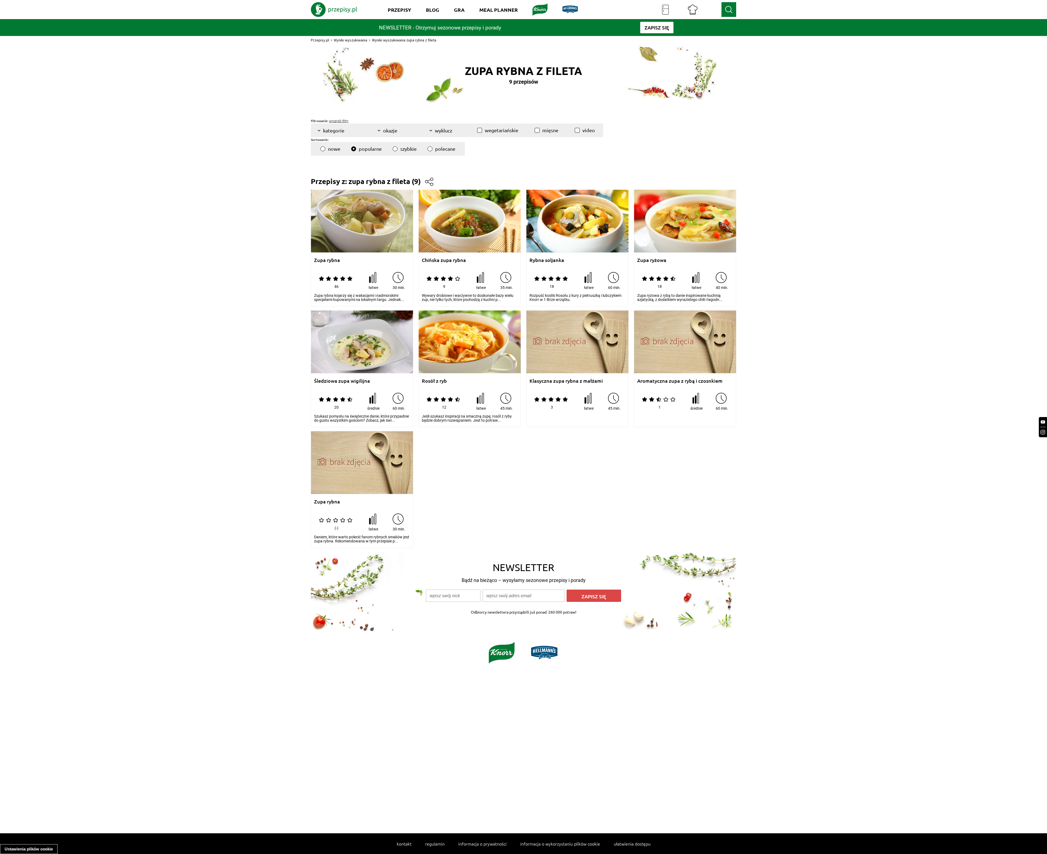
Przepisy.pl (320, 40)
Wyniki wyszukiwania (350, 40)
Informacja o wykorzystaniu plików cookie (560, 843)
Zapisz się (594, 596)
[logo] (334, 9)
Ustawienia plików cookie (29, 849)
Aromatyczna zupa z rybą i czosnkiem (680, 381)
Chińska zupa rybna (444, 260)
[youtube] (1043, 422)
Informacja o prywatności (482, 843)
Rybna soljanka (546, 260)
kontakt (404, 843)
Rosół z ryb (434, 381)
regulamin (435, 843)
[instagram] (1043, 432)
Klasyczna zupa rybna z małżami (566, 381)
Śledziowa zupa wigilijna (342, 381)
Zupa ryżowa (651, 260)
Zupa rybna (327, 260)
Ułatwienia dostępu (632, 843)
